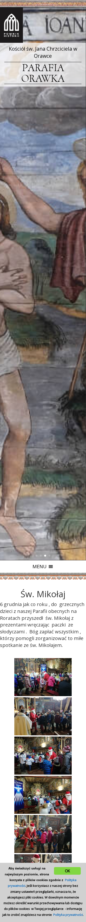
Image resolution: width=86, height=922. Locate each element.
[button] (39, 567)
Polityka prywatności (68, 914)
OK (67, 870)
